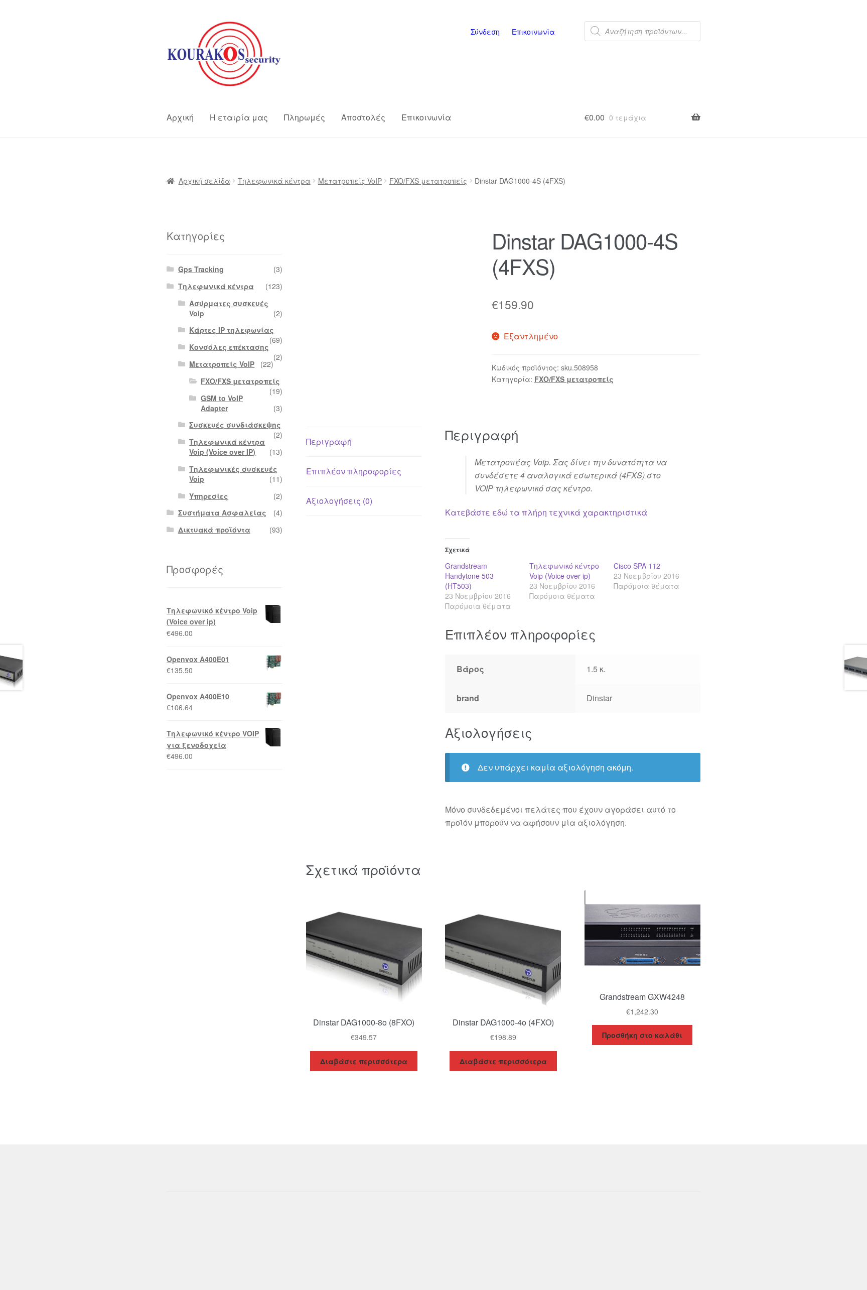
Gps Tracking (201, 269)
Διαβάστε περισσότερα (363, 1061)
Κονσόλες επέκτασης (229, 347)
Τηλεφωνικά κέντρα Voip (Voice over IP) (227, 447)
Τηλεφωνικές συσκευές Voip (233, 474)
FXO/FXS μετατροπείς (428, 181)
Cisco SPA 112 (637, 566)
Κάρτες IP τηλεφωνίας (231, 330)
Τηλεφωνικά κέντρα (274, 181)
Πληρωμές (304, 117)
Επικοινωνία (533, 32)
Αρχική (180, 117)
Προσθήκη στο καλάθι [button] (642, 1035)
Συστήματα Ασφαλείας (222, 512)
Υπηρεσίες (208, 496)
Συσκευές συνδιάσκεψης (235, 425)
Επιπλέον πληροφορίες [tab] (353, 471)
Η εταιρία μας (239, 117)
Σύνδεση (485, 32)
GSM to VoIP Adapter (222, 403)
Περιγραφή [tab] (329, 441)
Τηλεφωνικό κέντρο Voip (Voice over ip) (564, 571)
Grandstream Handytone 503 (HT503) (469, 576)
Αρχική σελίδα (204, 181)
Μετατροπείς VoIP (350, 181)
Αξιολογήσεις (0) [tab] (339, 500)
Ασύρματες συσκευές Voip (228, 308)
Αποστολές (363, 117)
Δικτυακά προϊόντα (214, 530)
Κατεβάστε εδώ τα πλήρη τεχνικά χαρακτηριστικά (546, 512)
